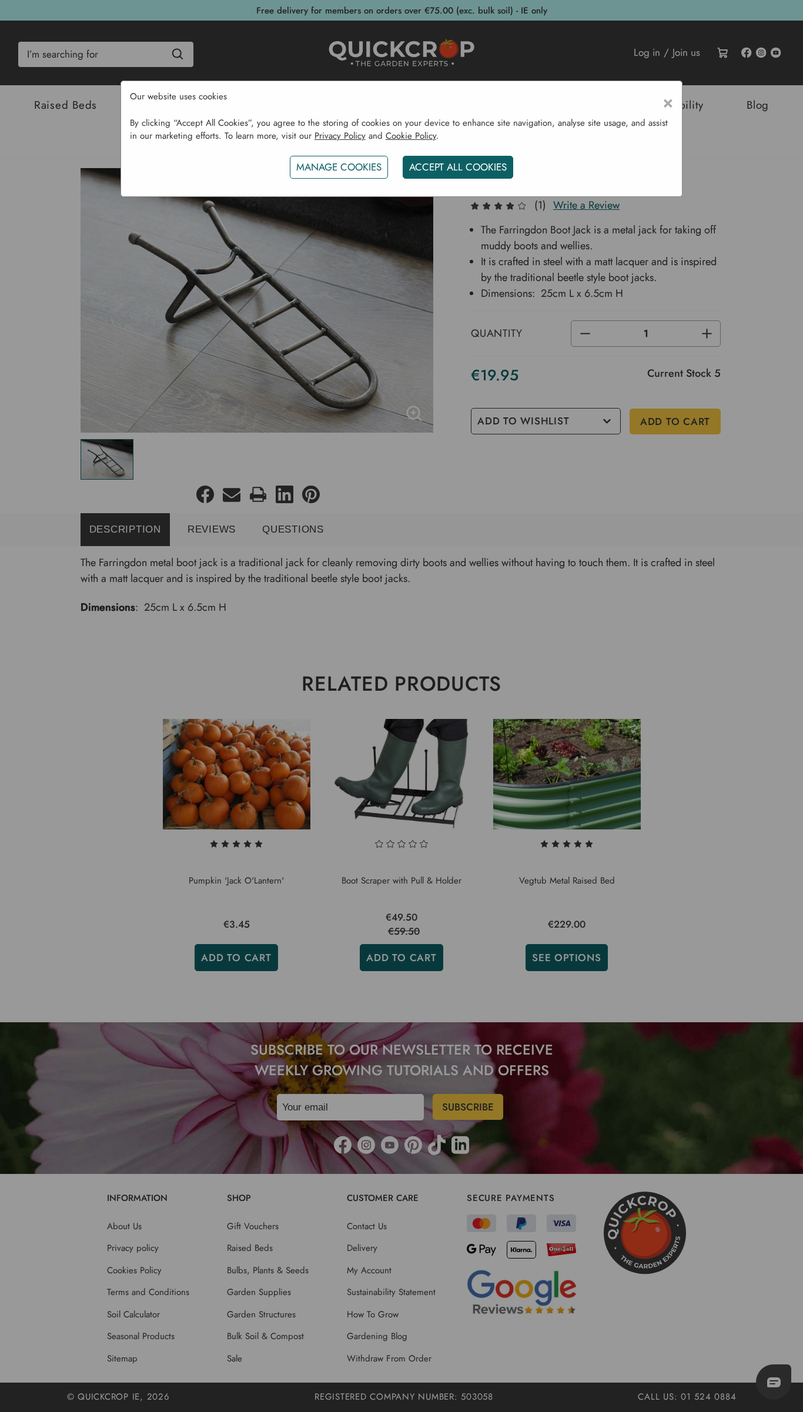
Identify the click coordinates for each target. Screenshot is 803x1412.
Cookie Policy (411, 135)
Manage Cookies (339, 167)
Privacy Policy (340, 135)
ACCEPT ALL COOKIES (458, 167)
